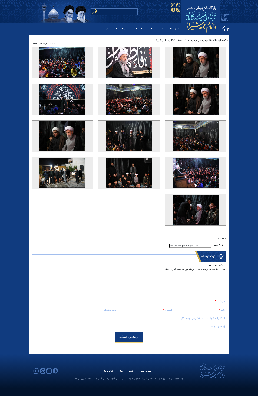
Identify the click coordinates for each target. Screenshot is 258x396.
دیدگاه (220, 301)
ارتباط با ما (121, 29)
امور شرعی (108, 29)
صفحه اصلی (145, 371)
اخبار (121, 371)
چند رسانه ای (142, 29)
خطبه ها (155, 29)
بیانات (164, 29)
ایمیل (167, 310)
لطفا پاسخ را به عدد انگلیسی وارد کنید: (201, 318)
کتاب (130, 29)
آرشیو (131, 371)
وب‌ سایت (110, 310)
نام (222, 310)
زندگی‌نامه (174, 29)
